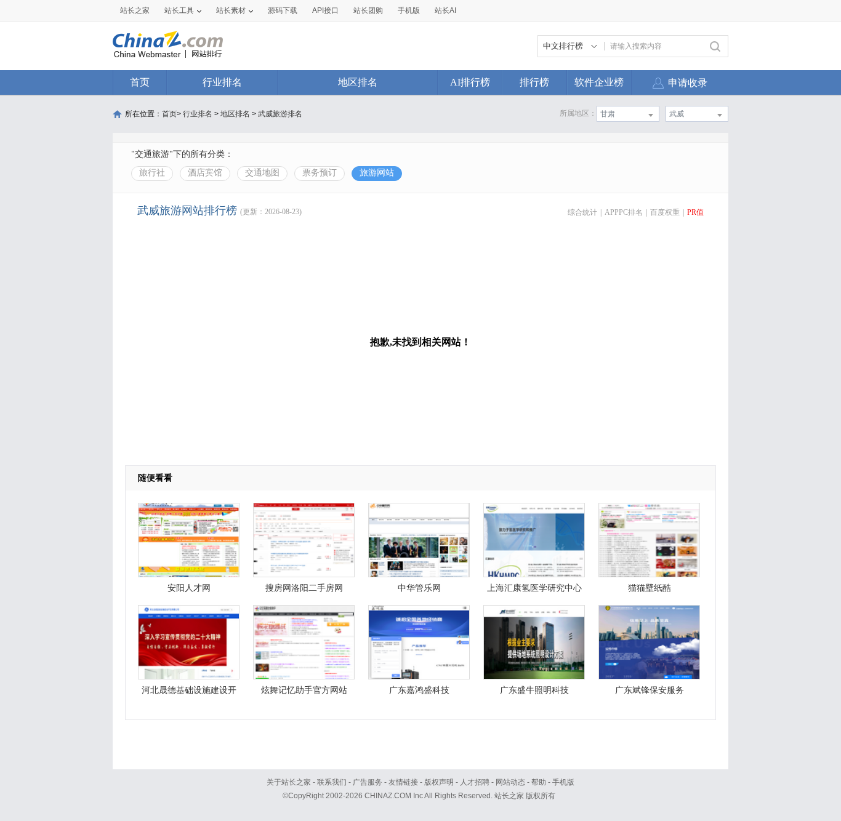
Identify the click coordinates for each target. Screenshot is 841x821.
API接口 (325, 10)
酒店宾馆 (205, 172)
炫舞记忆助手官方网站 (304, 690)
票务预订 (319, 172)
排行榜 (534, 82)
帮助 (538, 782)
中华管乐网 (419, 588)
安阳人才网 (189, 588)
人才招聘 (474, 782)
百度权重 (665, 212)
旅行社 (152, 172)
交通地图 (262, 172)
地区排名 (357, 82)
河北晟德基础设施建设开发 (189, 693)
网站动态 (510, 782)
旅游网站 (377, 172)
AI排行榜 (470, 82)
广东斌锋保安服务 (649, 690)
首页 (140, 82)
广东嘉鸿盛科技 (419, 690)
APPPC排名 (624, 212)
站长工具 (179, 10)
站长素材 (231, 10)
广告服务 (367, 782)
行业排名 (222, 82)
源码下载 (282, 10)
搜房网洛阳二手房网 (304, 588)
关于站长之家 (289, 782)
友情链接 (403, 782)
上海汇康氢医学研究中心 (534, 588)
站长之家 (135, 10)
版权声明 (439, 782)
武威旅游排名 (280, 114)
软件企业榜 (599, 82)
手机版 (563, 782)
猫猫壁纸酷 (649, 588)
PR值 (695, 212)
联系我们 (332, 782)
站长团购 (368, 10)
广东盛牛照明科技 (534, 690)
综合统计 (582, 212)
